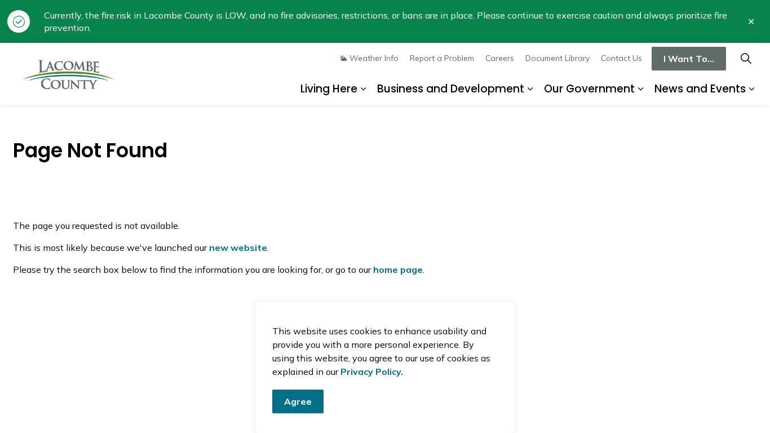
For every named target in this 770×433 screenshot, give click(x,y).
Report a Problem (442, 58)
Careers (499, 58)
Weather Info (374, 58)
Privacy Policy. (371, 371)
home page (398, 269)
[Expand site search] (745, 58)
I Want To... (688, 58)
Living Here (328, 88)
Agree (298, 401)
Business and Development (450, 88)
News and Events (700, 88)
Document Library (557, 58)
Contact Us (621, 58)
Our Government (589, 88)
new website (238, 247)
